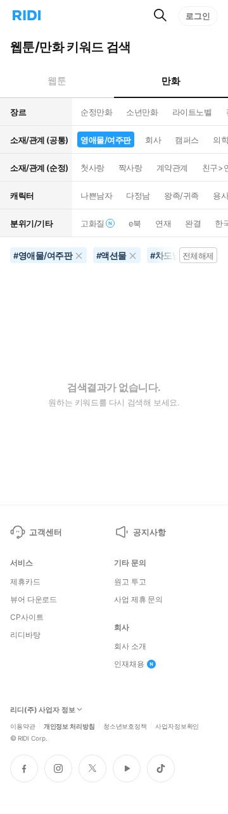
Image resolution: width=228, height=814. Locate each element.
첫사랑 (92, 168)
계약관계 (172, 168)
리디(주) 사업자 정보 (42, 710)
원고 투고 (130, 581)
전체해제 (198, 255)
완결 (193, 223)
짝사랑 (130, 168)
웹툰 (57, 81)
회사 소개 (130, 646)
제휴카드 (25, 581)
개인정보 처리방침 (69, 725)
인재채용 (129, 664)
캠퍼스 (187, 140)
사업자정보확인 (177, 725)
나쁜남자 (96, 195)
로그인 (198, 16)
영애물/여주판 (105, 140)
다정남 (138, 195)
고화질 (92, 223)
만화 (171, 81)
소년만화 (142, 112)
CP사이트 (26, 617)
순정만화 (96, 112)
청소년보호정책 (125, 725)
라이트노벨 (192, 112)
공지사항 (149, 532)
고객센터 (45, 532)
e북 (135, 223)
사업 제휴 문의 (138, 599)
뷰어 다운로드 (33, 599)
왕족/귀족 (181, 195)
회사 (153, 140)
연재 (163, 223)
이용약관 (22, 725)
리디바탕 (25, 635)
